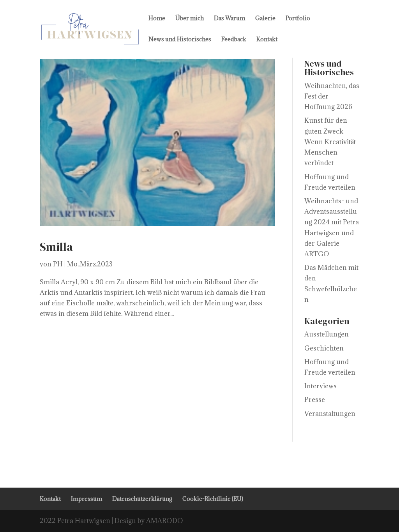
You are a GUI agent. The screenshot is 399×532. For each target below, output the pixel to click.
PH (58, 264)
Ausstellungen (326, 334)
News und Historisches (179, 40)
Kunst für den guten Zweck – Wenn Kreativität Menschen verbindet (330, 141)
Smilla (56, 247)
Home (156, 19)
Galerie (265, 19)
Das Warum (229, 19)
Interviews (320, 386)
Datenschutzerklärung (142, 498)
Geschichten (324, 348)
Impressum (86, 498)
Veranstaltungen (329, 413)
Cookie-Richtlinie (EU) (212, 498)
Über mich (189, 19)
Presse (314, 399)
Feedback (233, 40)
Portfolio (298, 19)
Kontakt (266, 40)
